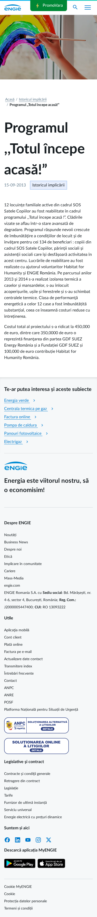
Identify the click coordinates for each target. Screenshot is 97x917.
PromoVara (48, 6)
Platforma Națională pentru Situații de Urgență (41, 709)
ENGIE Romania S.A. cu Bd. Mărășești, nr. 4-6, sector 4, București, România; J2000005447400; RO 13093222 (47, 600)
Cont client (12, 637)
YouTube (28, 840)
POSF (8, 702)
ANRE (9, 695)
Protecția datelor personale (25, 901)
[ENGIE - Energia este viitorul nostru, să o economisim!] (12, 7)
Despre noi (12, 549)
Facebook (7, 840)
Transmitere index (18, 666)
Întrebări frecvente (19, 673)
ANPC (9, 688)
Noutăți (10, 535)
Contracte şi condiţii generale (27, 774)
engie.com (12, 585)
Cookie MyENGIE (18, 887)
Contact (10, 681)
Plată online (13, 644)
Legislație (11, 788)
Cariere (9, 571)
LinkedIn (17, 840)
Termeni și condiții (18, 908)
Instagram (38, 840)
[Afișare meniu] (88, 7)
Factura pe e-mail (18, 652)
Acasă (9, 99)
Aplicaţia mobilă (16, 630)
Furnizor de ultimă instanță (25, 803)
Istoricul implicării (33, 99)
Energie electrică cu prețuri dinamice (33, 817)
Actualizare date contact (23, 659)
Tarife (8, 795)
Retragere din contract (22, 781)
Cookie (9, 894)
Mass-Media (14, 578)
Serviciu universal (18, 810)
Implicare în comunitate (23, 564)
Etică (8, 557)
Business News (16, 542)
